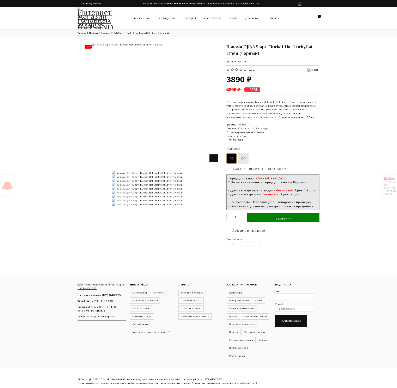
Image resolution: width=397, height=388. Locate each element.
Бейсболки (236, 292)
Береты (233, 332)
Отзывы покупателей (145, 300)
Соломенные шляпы (241, 339)
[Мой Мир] (257, 244)
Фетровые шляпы (254, 332)
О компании (139, 292)
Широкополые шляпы (242, 324)
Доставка (252, 18)
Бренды (190, 18)
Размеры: (233, 148)
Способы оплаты (191, 300)
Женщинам (166, 18)
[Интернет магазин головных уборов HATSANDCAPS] (95, 17)
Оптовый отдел (142, 316)
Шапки (263, 339)
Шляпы (233, 316)
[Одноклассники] (243, 244)
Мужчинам (142, 18)
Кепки (259, 300)
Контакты (158, 292)
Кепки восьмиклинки (242, 308)
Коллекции (212, 18)
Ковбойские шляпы (255, 316)
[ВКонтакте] (229, 244)
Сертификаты (140, 324)
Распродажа (237, 355)
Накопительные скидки (195, 316)
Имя (277, 291)
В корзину (283, 218)
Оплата (274, 18)
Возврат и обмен (191, 308)
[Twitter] (236, 244)
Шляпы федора (238, 347)
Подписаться (291, 320)
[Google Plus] (250, 244)
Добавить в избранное (246, 229)
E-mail (279, 304)
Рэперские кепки (239, 300)
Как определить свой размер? (259, 169)
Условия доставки (192, 292)
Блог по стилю (141, 308)
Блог (233, 18)
